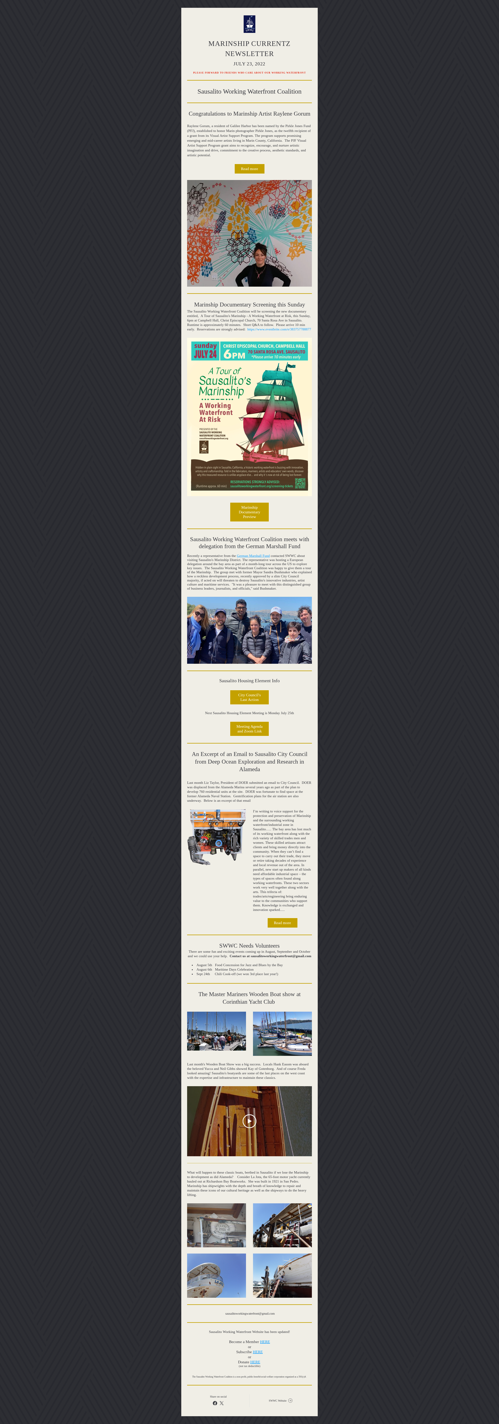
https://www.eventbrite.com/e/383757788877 (279, 329)
